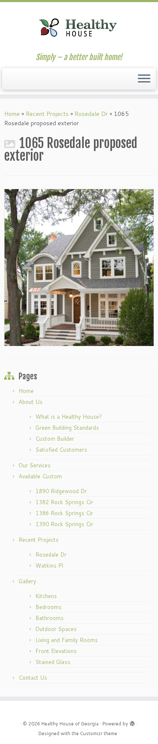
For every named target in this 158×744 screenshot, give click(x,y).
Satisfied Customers (61, 449)
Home (12, 114)
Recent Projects (47, 114)
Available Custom (40, 476)
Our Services (35, 465)
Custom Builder (54, 438)
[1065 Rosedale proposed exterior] (79, 267)
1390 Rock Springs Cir (64, 524)
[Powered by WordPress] (132, 722)
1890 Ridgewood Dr (61, 491)
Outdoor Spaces (56, 629)
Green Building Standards (67, 427)
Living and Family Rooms (66, 640)
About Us (31, 402)
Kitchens (46, 596)
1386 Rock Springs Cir (64, 513)
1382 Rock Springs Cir (64, 502)
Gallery (27, 581)
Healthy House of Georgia (70, 723)
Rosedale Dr (91, 114)
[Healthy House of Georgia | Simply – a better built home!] (79, 27)
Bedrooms (48, 607)
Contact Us (33, 677)
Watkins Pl (49, 565)
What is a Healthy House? (68, 416)
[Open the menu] (144, 79)
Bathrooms (49, 618)
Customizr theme (98, 733)
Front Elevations (56, 651)
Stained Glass (52, 662)
